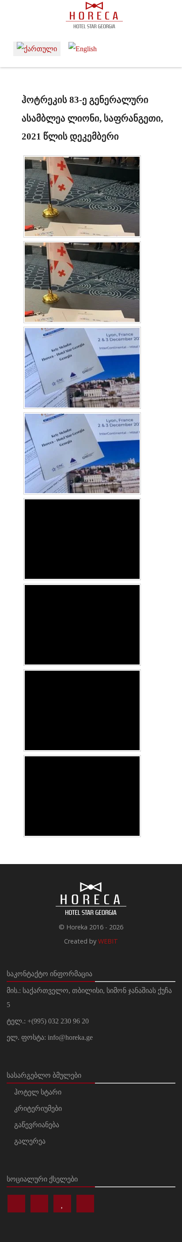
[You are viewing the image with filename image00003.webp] (82, 624)
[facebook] (16, 1203)
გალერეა (30, 1141)
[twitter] (39, 1203)
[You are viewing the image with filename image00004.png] (82, 710)
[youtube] (85, 1203)
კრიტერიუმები (38, 1108)
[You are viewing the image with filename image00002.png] (82, 368)
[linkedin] (62, 1203)
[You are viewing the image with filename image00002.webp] (82, 453)
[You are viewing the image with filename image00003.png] (82, 539)
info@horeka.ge (70, 1037)
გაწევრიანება (36, 1125)
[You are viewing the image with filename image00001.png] (82, 196)
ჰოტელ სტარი (37, 1092)
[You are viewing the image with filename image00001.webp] (82, 282)
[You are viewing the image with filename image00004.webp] (82, 796)
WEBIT (108, 941)
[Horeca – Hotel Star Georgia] (91, 15)
